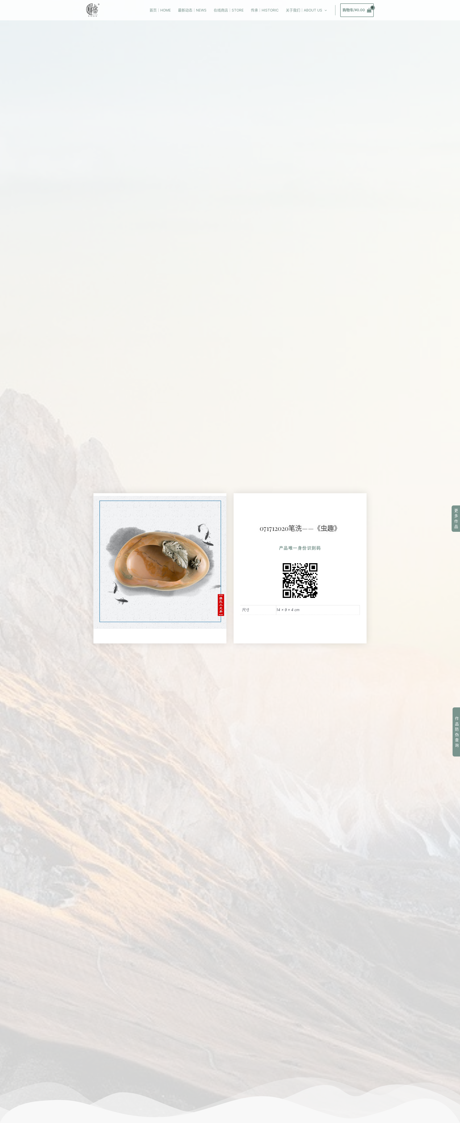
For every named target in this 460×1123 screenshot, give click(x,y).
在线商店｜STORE (229, 10)
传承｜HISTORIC (265, 10)
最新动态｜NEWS (192, 10)
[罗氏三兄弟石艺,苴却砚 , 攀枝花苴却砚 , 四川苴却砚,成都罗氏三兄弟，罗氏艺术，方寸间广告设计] (92, 10)
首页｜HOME (160, 10)
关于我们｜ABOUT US (304, 10)
